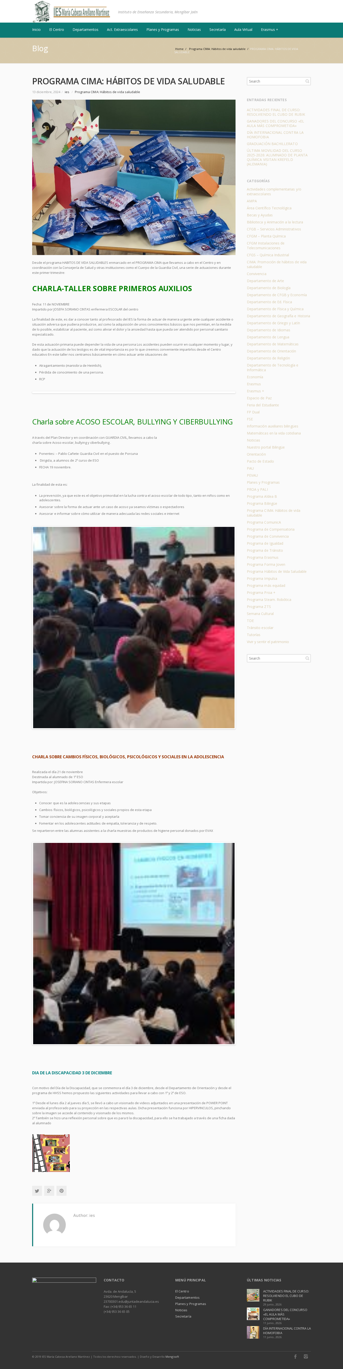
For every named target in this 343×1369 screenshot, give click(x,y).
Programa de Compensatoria (271, 529)
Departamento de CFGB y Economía (277, 294)
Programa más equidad (266, 585)
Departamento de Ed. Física (269, 301)
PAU (250, 468)
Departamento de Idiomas (268, 330)
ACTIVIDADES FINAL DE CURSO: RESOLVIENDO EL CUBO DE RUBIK (276, 112)
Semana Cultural (260, 613)
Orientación (256, 454)
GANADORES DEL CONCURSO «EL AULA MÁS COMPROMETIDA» (275, 123)
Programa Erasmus (262, 557)
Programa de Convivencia (268, 536)
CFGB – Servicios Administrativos (274, 229)
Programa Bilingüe (262, 503)
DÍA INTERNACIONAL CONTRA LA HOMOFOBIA (275, 134)
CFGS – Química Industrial (268, 255)
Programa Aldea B (262, 496)
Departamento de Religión (268, 358)
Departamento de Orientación (271, 351)
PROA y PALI (257, 489)
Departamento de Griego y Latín (273, 323)
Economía (255, 377)
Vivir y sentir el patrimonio (268, 641)
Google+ (49, 1191)
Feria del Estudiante (263, 405)
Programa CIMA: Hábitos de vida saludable (107, 92)
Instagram (306, 1356)
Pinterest (61, 1191)
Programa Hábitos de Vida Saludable (277, 571)
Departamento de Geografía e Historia (278, 316)
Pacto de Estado (260, 461)
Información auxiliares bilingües (272, 426)
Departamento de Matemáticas (273, 344)
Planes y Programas (263, 482)
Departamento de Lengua (268, 337)
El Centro (182, 1291)
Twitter (37, 1191)
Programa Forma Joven (266, 564)
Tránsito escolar (260, 627)
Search (307, 81)
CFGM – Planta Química (266, 236)
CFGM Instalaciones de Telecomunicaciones (265, 245)
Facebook (295, 1356)
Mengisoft (172, 1356)
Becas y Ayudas (260, 215)
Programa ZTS (259, 606)
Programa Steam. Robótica (269, 599)
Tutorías (253, 634)
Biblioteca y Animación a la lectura (275, 222)
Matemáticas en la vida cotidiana (274, 433)
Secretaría (183, 1316)
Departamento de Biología (269, 287)
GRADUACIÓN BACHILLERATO (272, 143)
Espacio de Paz (259, 398)
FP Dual (253, 412)
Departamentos (187, 1297)
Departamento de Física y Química (275, 308)
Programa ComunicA (264, 522)
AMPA (252, 201)
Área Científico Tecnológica (269, 208)
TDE (250, 620)
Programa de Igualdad (265, 543)
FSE (250, 419)
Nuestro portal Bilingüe (266, 447)
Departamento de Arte (265, 280)
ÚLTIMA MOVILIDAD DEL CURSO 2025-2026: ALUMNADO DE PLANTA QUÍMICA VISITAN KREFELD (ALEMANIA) (277, 157)
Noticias (253, 440)
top (333, 1359)
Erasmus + (255, 391)
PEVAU (252, 475)
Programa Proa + (261, 592)
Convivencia (256, 273)
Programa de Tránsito (265, 550)
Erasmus (254, 384)
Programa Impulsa (262, 578)
